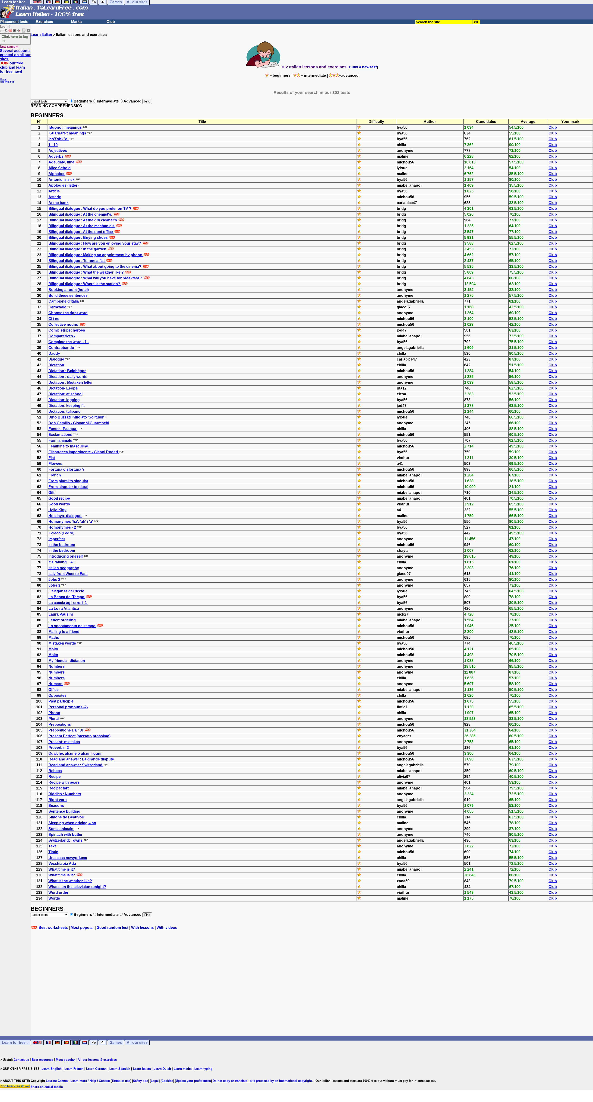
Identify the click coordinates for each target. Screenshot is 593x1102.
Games (116, 1043)
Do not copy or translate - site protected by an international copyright (262, 1081)
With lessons (142, 928)
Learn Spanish (119, 1068)
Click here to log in (15, 38)
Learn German (96, 1068)
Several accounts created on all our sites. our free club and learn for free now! (15, 61)
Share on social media (47, 1087)
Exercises (44, 22)
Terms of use (121, 1081)
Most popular (82, 928)
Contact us (21, 1059)
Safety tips (140, 1081)
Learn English (51, 1068)
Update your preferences (193, 1081)
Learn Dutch (162, 1068)
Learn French (73, 1068)
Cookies (167, 1081)
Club (111, 22)
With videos (167, 928)
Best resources (42, 1059)
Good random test (112, 928)
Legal (155, 1081)
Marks (76, 22)
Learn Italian (41, 35)
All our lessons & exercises (97, 1059)
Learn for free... (15, 1043)
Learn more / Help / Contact (90, 1081)
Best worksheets (53, 928)
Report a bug (7, 81)
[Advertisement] (312, 987)
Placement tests (14, 22)
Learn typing (203, 1068)
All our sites (137, 1043)
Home (3, 79)
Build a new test (363, 67)
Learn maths (183, 1068)
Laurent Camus (57, 1081)
